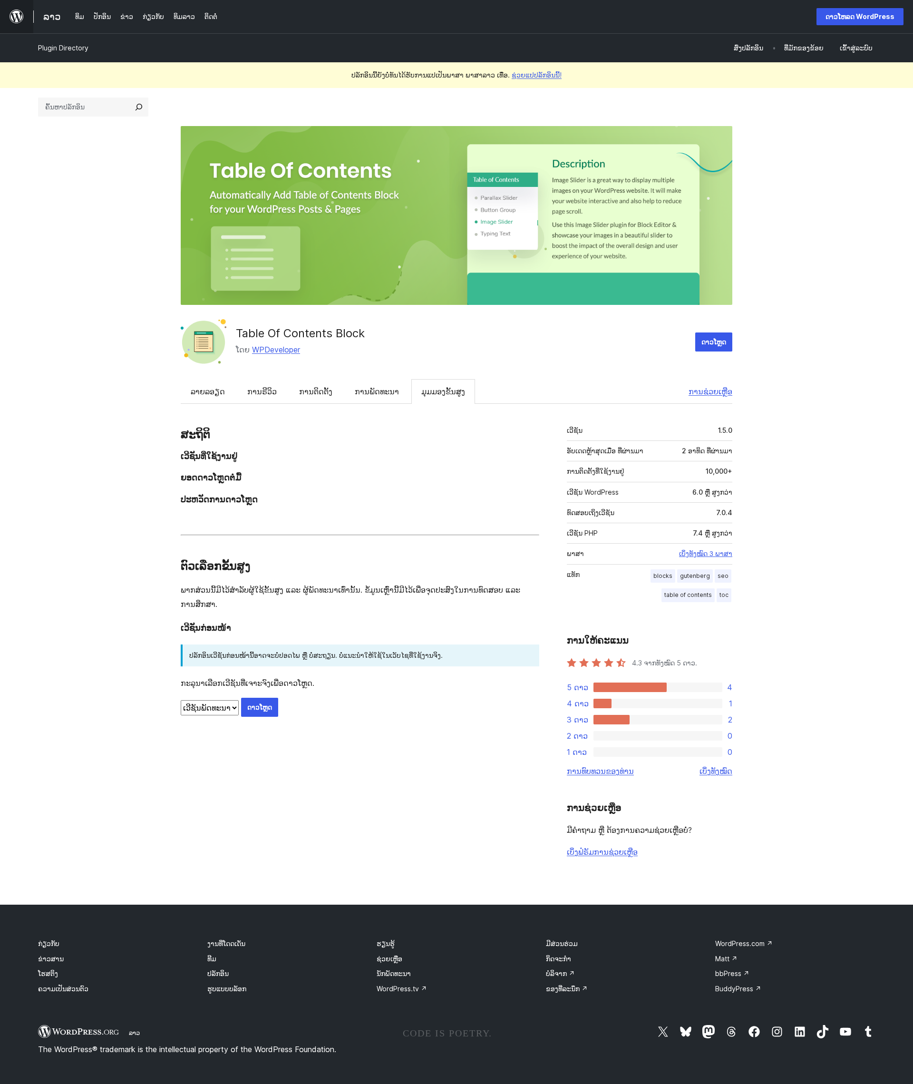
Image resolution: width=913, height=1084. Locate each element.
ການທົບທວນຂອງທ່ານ (600, 771)
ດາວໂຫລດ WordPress (860, 16)
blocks (662, 575)
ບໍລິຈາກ (560, 973)
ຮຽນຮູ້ (386, 943)
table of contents (688, 594)
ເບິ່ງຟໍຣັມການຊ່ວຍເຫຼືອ (602, 852)
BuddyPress (738, 989)
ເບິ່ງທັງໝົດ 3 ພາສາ (705, 553)
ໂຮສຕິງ (48, 973)
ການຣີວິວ (262, 391)
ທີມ (211, 959)
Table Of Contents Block (300, 333)
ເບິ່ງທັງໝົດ (715, 771)
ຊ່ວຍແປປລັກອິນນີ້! (537, 75)
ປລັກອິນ (218, 973)
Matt (726, 959)
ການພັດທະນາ (377, 391)
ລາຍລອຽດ (208, 391)
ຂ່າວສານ (51, 959)
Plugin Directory (63, 48)
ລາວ (134, 1032)
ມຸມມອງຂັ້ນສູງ (443, 391)
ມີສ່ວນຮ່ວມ (562, 943)
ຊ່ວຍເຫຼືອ (389, 959)
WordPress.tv (402, 989)
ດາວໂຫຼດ (713, 342)
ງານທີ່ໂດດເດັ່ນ (226, 943)
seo (723, 575)
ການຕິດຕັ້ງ (315, 391)
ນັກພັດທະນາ (394, 973)
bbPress (732, 973)
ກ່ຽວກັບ (48, 943)
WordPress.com (744, 943)
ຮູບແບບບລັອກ (226, 989)
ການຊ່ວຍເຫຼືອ (710, 391)
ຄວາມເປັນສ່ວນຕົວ (63, 989)
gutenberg (695, 575)
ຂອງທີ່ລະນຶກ (567, 989)
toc (723, 594)
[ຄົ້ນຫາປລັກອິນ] (138, 107)
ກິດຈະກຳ (558, 959)
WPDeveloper (276, 349)
